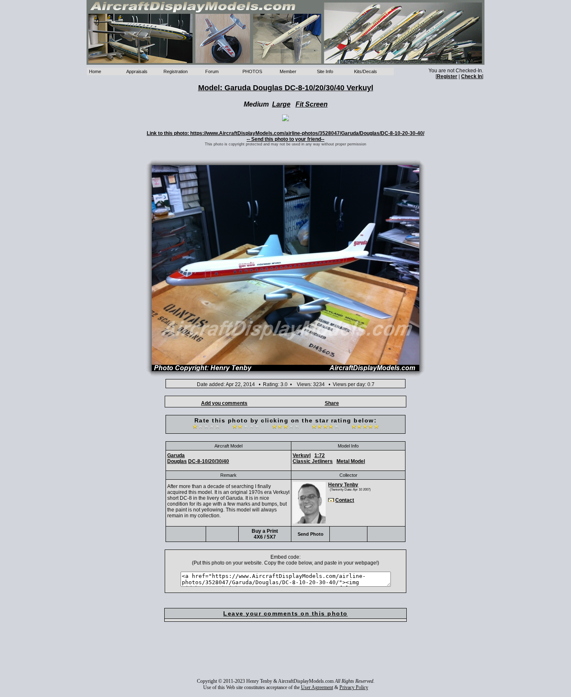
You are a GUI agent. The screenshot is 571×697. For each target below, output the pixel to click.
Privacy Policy (353, 687)
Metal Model (350, 461)
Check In (471, 76)
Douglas (177, 461)
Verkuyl (302, 455)
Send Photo (311, 534)
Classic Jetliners (313, 461)
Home (95, 71)
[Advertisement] (285, 655)
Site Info (325, 71)
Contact (344, 500)
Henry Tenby (343, 485)
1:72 (319, 455)
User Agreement (317, 687)
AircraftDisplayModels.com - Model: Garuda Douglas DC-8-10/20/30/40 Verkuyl (285, 32)
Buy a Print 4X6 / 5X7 (265, 534)
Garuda (176, 455)
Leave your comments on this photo (285, 613)
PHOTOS (252, 71)
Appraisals (137, 71)
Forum (212, 71)
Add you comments (224, 403)
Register (447, 76)
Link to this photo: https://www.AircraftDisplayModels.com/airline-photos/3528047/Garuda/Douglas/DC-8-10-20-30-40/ (285, 133)
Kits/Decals (365, 71)
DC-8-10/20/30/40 (208, 461)
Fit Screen (312, 104)
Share (332, 403)
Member (288, 71)
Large (281, 104)
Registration (175, 71)
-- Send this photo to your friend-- (285, 139)
